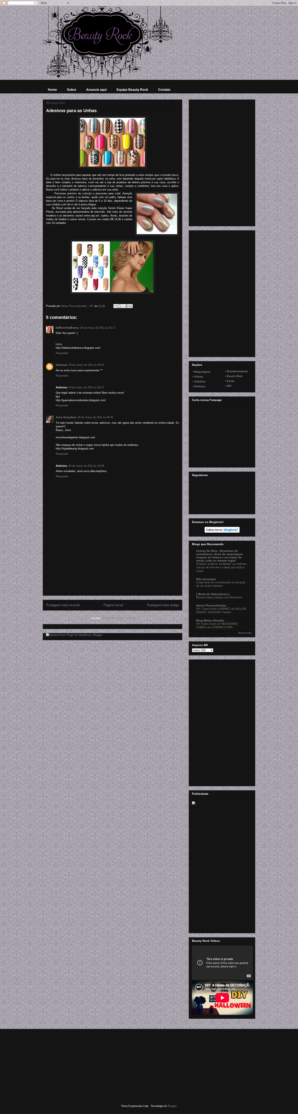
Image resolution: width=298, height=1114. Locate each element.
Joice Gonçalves (66, 417)
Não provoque (206, 579)
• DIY (228, 386)
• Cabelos (199, 381)
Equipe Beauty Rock (132, 89)
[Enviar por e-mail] (115, 306)
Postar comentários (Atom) (118, 618)
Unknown (62, 364)
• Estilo (230, 381)
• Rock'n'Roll (233, 376)
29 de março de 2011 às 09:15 (86, 364)
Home (52, 89)
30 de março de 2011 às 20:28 (86, 465)
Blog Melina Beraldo (210, 620)
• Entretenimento (236, 371)
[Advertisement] (112, 567)
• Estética (198, 386)
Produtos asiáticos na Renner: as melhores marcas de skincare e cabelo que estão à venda (221, 567)
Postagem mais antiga (163, 605)
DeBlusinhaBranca (67, 327)
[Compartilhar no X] (123, 306)
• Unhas (197, 376)
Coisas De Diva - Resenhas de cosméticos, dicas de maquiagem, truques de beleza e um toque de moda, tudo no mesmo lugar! (219, 555)
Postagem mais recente (63, 605)
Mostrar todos (245, 633)
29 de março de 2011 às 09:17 (86, 387)
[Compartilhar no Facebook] (127, 306)
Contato (164, 89)
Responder (62, 353)
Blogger (172, 1106)
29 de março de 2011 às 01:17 (98, 327)
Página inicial (113, 605)
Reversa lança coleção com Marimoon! (219, 597)
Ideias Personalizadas (211, 605)
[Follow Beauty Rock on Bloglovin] (222, 531)
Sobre (71, 89)
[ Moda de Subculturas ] (212, 594)
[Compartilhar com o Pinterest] (131, 306)
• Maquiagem (201, 371)
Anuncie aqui (96, 89)
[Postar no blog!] (119, 306)
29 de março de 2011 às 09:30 (95, 417)
